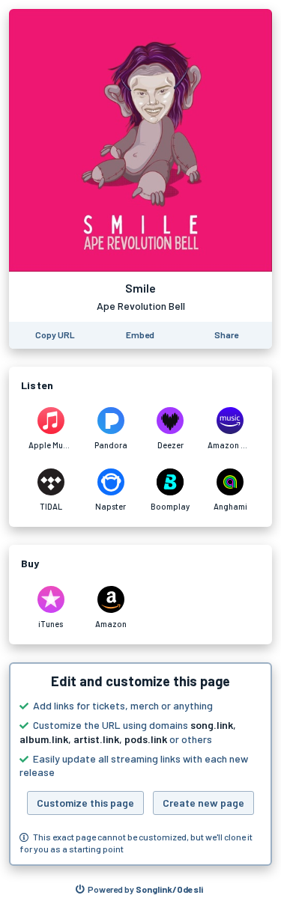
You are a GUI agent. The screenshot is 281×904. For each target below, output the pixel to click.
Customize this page (85, 802)
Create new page (203, 802)
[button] (140, 764)
